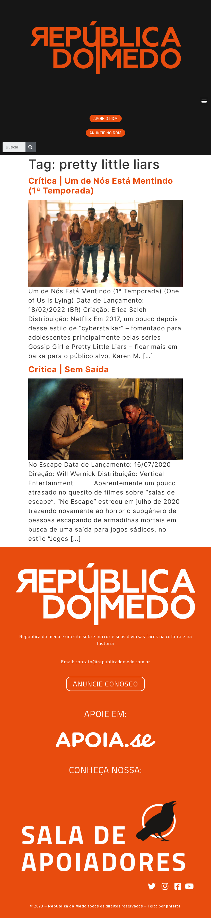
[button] (204, 101)
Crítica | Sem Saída (68, 369)
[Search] (30, 147)
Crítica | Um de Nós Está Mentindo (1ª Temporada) (100, 186)
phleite (173, 906)
